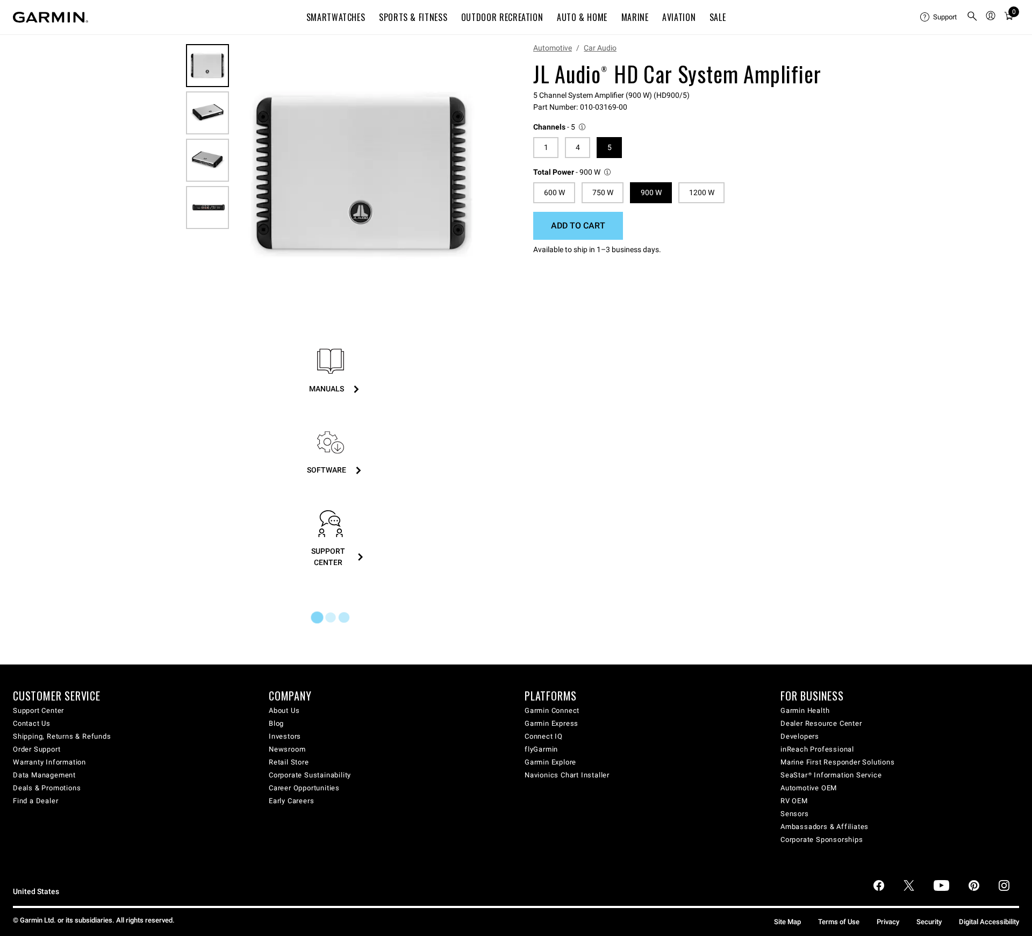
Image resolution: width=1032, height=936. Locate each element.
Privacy (888, 922)
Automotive (552, 48)
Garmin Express (551, 723)
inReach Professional (817, 749)
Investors (285, 736)
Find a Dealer (35, 801)
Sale (718, 17)
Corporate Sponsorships (821, 839)
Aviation (679, 17)
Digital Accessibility (989, 922)
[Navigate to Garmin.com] (50, 17)
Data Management (44, 775)
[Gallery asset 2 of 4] (207, 112)
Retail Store (289, 762)
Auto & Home (582, 17)
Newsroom (287, 749)
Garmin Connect (552, 710)
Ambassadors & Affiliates (824, 827)
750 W (602, 192)
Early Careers (291, 801)
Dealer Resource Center (821, 723)
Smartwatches (336, 17)
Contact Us (32, 723)
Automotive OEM (808, 788)
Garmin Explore (550, 762)
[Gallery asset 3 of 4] (207, 160)
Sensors (794, 814)
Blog (276, 723)
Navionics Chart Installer (567, 775)
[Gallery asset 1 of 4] (361, 174)
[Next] (476, 174)
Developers (799, 736)
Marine (635, 17)
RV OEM (794, 801)
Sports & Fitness (413, 17)
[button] (560, 127)
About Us (284, 710)
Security (929, 922)
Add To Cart (578, 225)
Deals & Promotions (47, 788)
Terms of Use (838, 922)
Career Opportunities (304, 788)
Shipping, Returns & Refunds (62, 736)
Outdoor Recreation (502, 17)
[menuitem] (939, 17)
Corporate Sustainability (310, 775)
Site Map (787, 922)
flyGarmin (541, 749)
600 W (554, 192)
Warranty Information (49, 762)
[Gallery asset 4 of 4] (207, 207)
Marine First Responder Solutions (837, 762)
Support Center (38, 710)
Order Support (36, 749)
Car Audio (600, 48)
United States (36, 891)
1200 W (701, 192)
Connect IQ (544, 736)
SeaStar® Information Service (831, 775)
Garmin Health (804, 710)
